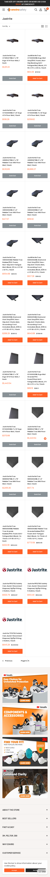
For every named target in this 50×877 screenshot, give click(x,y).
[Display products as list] (46, 26)
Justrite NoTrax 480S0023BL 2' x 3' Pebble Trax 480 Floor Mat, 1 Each (11, 211)
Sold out (12, 78)
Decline (35, 870)
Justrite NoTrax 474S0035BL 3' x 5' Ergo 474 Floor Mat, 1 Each (12, 112)
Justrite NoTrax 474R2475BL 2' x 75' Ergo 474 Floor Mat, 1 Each (11, 59)
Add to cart (37, 78)
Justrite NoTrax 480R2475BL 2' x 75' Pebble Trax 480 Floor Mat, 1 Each (11, 161)
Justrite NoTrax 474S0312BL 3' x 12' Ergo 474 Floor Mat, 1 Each (37, 112)
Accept (14, 870)
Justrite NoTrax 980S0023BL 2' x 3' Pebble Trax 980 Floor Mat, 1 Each (36, 480)
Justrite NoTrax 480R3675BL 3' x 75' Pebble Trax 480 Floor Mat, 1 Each (36, 161)
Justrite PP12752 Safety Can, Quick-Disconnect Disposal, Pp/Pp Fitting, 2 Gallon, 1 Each (12, 587)
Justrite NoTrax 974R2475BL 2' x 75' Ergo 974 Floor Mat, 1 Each (11, 375)
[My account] (40, 9)
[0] (45, 9)
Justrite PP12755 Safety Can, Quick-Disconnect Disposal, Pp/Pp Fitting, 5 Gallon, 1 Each (37, 587)
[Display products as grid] (42, 26)
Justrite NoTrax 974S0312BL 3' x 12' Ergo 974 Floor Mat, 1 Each (12, 429)
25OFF (18, 4)
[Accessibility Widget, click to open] (45, 438)
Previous (8, 661)
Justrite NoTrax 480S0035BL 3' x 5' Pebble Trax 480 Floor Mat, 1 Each (36, 211)
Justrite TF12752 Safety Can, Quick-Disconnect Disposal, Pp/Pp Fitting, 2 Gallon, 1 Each (12, 637)
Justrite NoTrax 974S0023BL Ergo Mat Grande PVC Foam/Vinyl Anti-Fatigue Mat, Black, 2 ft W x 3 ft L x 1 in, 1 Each (37, 378)
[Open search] (36, 9)
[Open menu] (3, 10)
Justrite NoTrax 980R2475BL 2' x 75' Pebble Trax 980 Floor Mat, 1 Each (36, 430)
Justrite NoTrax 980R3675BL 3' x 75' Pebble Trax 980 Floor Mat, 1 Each (11, 480)
